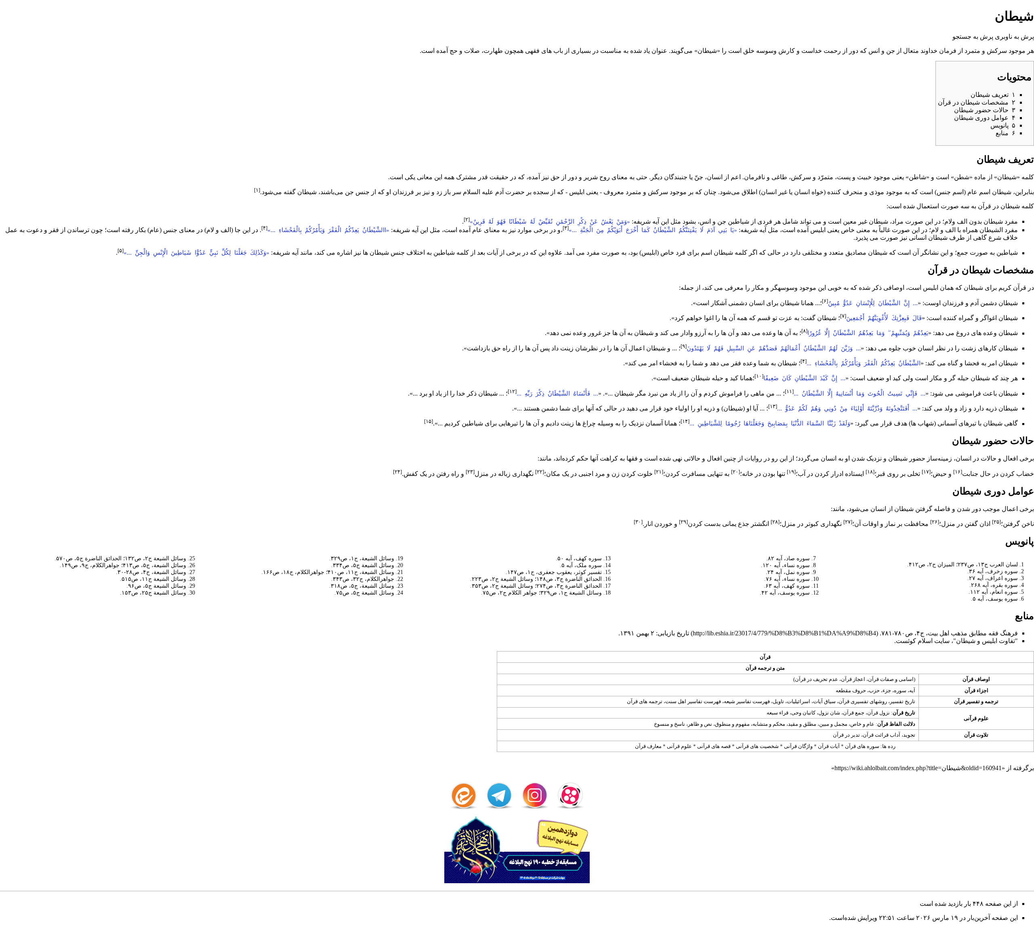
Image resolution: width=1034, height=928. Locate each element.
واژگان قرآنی (798, 746)
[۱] (257, 190)
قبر (880, 473)
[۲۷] (847, 522)
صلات (472, 50)
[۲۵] (996, 522)
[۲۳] (470, 472)
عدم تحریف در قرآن (816, 679)
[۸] (804, 331)
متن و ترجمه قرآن (765, 668)
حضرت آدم (510, 192)
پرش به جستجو (972, 36)
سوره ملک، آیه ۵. (581, 565)
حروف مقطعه (851, 690)
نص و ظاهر (700, 724)
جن (890, 50)
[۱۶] (957, 472)
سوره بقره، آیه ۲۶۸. (993, 585)
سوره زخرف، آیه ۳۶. (992, 571)
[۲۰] (735, 472)
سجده (541, 192)
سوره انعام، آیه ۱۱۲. (993, 592)
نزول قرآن (878, 713)
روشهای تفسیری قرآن (863, 701)
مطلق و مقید (802, 724)
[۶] (825, 301)
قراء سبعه (777, 713)
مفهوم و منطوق (732, 724)
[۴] (264, 228)
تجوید (909, 735)
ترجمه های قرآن (644, 701)
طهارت (493, 50)
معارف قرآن (648, 746)
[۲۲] (539, 472)
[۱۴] (685, 421)
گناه (953, 363)
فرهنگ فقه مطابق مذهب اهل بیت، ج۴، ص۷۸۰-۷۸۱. (949, 633)
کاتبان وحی (803, 713)
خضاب (1025, 473)
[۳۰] (638, 522)
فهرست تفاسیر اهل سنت (693, 701)
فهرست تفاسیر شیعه (747, 701)
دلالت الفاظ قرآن (896, 724)
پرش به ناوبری (1014, 36)
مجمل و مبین (833, 724)
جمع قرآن (853, 713)
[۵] (121, 250)
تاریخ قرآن (904, 713)
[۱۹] (791, 472)
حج (454, 50)
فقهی (532, 50)
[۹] (684, 346)
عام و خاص (862, 724)
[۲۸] (775, 522)
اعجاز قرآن (853, 679)
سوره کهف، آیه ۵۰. (579, 558)
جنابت (970, 473)
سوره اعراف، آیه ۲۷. (992, 578)
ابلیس (576, 192)
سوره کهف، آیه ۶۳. (787, 585)
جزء (887, 690)
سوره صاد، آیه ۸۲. (788, 558)
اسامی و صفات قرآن (891, 679)
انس (874, 50)
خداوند (929, 50)
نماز (890, 523)
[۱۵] (428, 421)
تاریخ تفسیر (902, 701)
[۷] (843, 316)
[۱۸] (870, 472)
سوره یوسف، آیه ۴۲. (785, 592)
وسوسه (766, 50)
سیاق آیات (824, 701)
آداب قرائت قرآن (881, 735)
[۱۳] (772, 406)
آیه (912, 690)
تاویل (778, 701)
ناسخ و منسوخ (669, 724)
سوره (900, 690)
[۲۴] (397, 472)
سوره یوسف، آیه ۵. (994, 598)
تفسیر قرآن (967, 701)
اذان (984, 523)
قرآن (984, 206)
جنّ (698, 177)
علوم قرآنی (976, 718)
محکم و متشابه (768, 724)
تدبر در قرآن (846, 735)
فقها (632, 458)
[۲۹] (683, 522)
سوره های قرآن (862, 746)
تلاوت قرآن (976, 735)
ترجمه (991, 701)
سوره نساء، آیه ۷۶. (787, 579)
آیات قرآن (829, 746)
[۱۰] (758, 376)
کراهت (609, 458)
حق (555, 177)
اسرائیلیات (798, 701)
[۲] (467, 219)
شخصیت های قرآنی (757, 746)
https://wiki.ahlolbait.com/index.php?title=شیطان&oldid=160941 (918, 768)
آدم (974, 303)
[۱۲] (512, 391)
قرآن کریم (1012, 287)
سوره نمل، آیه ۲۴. (788, 572)
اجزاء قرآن (976, 690)
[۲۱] (658, 472)
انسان (715, 177)
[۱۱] (789, 391)
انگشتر (760, 523)
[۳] (566, 228)
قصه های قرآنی (714, 746)
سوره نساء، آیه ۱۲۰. (785, 565)
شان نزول (829, 713)
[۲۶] (934, 522)
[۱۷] (926, 472)
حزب (874, 690)
